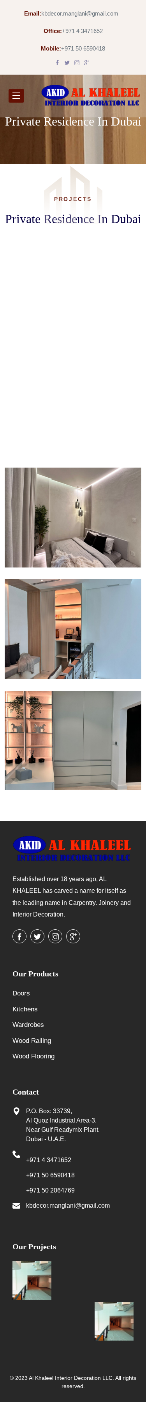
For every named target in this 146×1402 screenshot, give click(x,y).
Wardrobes (28, 1024)
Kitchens (25, 1009)
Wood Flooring (33, 1056)
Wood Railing (31, 1040)
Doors (21, 993)
